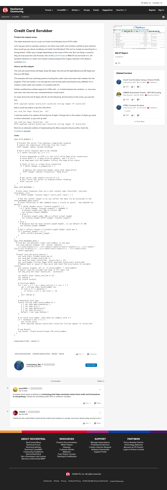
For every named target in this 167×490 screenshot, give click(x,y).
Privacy (63, 481)
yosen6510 (23, 388)
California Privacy (74, 481)
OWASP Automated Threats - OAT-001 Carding (142, 106)
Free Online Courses (67, 454)
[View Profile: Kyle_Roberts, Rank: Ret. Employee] (118, 107)
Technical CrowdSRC (33, 449)
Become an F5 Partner (133, 447)
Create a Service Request (100, 447)
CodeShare (25, 17)
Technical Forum (33, 445)
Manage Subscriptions (100, 442)
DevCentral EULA (33, 454)
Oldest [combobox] (101, 381)
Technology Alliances (133, 445)
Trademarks (47, 481)
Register (152, 10)
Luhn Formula (59, 55)
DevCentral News (33, 442)
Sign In (161, 10)
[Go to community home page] (13, 10)
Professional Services (100, 445)
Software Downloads (100, 449)
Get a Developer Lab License (33, 456)
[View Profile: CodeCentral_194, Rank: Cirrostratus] (19, 365)
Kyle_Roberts (128, 108)
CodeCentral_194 (33, 364)
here (87, 55)
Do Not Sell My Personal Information (95, 481)
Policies (56, 481)
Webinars (67, 452)
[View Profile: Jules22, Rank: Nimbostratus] (15, 413)
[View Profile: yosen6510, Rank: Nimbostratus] (15, 389)
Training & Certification (67, 456)
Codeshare (18, 131)
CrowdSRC (15, 17)
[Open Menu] (163, 17)
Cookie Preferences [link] (116, 481)
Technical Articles (33, 447)
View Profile (91, 365)
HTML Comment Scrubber (133, 121)
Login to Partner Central (133, 449)
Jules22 (22, 412)
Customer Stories (66, 449)
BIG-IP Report (121, 53)
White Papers (66, 445)
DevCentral (5, 17)
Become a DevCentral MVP (33, 459)
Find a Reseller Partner (133, 442)
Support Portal (100, 452)
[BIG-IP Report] (139, 37)
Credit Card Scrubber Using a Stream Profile (141, 87)
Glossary (67, 447)
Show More (140, 143)
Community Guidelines (33, 452)
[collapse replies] (7, 388)
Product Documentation (66, 442)
